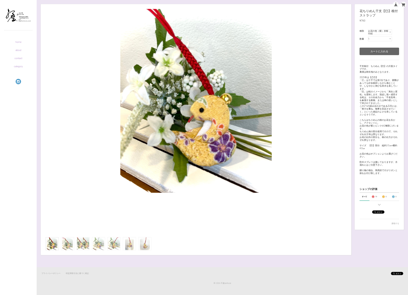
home (18, 42)
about (18, 50)
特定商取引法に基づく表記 (77, 273)
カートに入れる (379, 51)
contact (18, 58)
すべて (364, 197)
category (18, 66)
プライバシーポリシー (51, 273)
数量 (362, 39)
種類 (362, 31)
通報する (395, 223)
